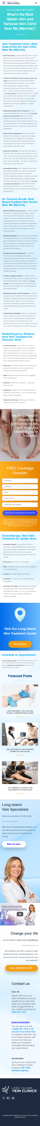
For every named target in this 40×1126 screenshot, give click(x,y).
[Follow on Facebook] (3, 1104)
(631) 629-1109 (10, 1095)
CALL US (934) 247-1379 (21, 968)
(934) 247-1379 (19, 1012)
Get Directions (20, 644)
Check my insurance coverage (20, 513)
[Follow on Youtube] (13, 1104)
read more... (20, 716)
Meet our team (13, 844)
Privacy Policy (8, 522)
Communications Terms (27, 520)
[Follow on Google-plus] (8, 1104)
